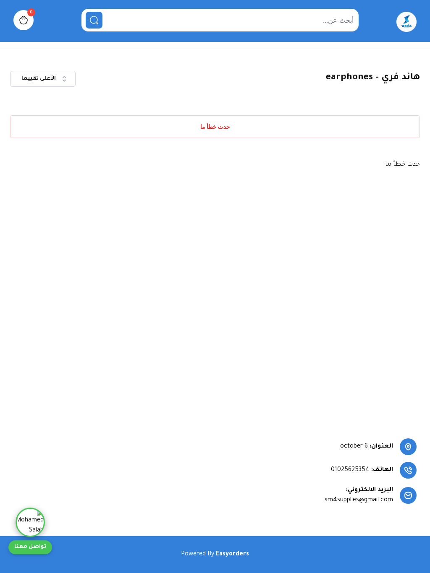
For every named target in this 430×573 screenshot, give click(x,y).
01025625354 (350, 470)
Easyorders (232, 554)
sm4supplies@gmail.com (359, 500)
